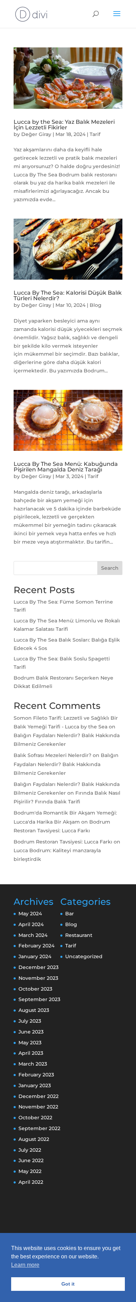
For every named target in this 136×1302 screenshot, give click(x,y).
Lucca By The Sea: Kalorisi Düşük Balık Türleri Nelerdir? (68, 295)
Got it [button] (68, 1284)
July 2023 (29, 1021)
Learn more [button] (25, 1265)
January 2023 (34, 1085)
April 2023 (30, 1053)
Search (110, 568)
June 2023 (31, 1032)
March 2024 (32, 935)
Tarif (95, 134)
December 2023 (38, 967)
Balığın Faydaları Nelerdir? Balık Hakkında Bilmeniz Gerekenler (66, 764)
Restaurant (78, 935)
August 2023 (33, 1010)
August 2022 (33, 1139)
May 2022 (29, 1171)
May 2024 (30, 913)
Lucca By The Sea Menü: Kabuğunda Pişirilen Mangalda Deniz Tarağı (66, 467)
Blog (95, 305)
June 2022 (31, 1160)
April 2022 (30, 1182)
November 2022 (38, 1107)
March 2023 (32, 1064)
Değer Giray (36, 134)
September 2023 (39, 999)
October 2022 (35, 1117)
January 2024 (34, 956)
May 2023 (29, 1042)
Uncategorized (84, 956)
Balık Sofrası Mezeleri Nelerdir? (52, 755)
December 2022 (38, 1096)
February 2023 (36, 1075)
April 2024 (31, 924)
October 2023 (35, 989)
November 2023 (38, 978)
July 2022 (29, 1150)
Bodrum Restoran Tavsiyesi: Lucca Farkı (63, 842)
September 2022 (39, 1128)
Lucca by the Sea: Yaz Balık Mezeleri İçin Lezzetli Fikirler (64, 125)
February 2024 (36, 946)
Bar (69, 913)
